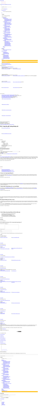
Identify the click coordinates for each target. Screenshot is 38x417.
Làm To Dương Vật (5, 35)
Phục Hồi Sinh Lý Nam (6, 377)
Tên (1, 230)
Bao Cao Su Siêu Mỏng (7, 32)
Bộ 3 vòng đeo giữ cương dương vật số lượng (6, 151)
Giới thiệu (3, 345)
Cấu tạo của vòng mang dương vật (6, 169)
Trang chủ (4, 17)
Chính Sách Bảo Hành (6, 385)
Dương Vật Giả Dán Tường (8, 24)
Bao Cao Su (3, 373)
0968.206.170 (5, 390)
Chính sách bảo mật (4, 347)
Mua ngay (6, 152)
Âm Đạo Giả (1, 335)
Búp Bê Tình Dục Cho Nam (6, 381)
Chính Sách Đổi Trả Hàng (8, 43)
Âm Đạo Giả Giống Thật (6, 369)
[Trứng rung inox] (11, 313)
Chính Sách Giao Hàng (7, 44)
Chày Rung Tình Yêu (2, 339)
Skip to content (2, 0)
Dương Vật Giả (5, 21)
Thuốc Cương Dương (7, 33)
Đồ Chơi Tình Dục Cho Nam (6, 361)
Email (1, 231)
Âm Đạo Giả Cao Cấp (7, 25)
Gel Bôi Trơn (4, 37)
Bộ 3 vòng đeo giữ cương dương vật (5, 156)
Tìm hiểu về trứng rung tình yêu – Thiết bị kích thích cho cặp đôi (9, 95)
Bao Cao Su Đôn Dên (7, 31)
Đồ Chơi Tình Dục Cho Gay (8, 20)
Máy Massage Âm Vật (5, 124)
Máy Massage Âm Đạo (3, 340)
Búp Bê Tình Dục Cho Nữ (8, 39)
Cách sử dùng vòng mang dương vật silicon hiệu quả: (8, 171)
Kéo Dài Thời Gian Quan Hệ (8, 34)
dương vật (21, 183)
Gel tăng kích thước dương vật (6, 379)
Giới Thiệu (4, 40)
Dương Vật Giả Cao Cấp (8, 22)
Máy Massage (5, 27)
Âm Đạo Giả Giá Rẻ (7, 26)
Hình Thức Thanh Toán (6, 56)
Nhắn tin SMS (3, 404)
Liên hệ (3, 389)
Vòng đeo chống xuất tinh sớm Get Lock (5, 300)
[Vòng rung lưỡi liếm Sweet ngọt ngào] (6, 64)
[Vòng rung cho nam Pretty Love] (6, 63)
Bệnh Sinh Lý (5, 51)
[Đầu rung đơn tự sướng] (11, 237)
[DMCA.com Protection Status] (19, 331)
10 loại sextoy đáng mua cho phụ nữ (6, 97)
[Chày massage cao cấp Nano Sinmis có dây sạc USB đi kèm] (11, 248)
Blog (3, 46)
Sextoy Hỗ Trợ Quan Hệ (6, 53)
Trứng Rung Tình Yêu (7, 29)
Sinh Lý (3, 375)
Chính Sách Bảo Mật (7, 42)
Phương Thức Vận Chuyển (8, 45)
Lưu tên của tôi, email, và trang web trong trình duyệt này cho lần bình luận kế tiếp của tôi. (11, 233)
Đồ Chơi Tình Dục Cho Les (6, 363)
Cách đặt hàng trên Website (5, 346)
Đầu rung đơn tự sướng (3, 245)
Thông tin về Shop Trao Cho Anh (7, 49)
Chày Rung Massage (7, 28)
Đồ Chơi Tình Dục (5, 18)
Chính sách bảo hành (4, 348)
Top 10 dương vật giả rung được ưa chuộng (7, 96)
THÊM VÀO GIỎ (2, 152)
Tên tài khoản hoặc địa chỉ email (4, 394)
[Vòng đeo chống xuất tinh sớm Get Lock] (11, 292)
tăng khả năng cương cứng (19, 188)
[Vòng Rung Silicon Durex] (11, 282)
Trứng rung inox (2, 321)
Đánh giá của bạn (2, 223)
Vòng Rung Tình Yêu (7, 30)
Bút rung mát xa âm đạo (3, 268)
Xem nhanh (1, 254)
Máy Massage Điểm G (6, 371)
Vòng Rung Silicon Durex (3, 289)
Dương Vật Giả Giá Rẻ (6, 365)
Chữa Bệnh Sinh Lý (5, 52)
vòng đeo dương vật (9, 175)
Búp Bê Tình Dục (5, 38)
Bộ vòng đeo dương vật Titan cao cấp (6, 170)
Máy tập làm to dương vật (8, 36)
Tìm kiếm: (3, 358)
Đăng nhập (7, 397)
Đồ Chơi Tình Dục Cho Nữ (8, 19)
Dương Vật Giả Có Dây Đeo (8, 23)
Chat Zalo (3, 402)
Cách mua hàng (6, 41)
